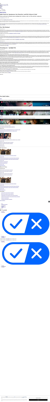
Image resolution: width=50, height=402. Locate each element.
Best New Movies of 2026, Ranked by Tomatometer (7, 192)
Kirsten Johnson (2, 42)
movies (9, 19)
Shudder (10, 72)
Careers (2, 207)
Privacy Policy (3, 212)
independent (5, 19)
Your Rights (23, 397)
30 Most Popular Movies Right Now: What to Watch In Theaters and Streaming (10, 196)
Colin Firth (4, 24)
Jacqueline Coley (3, 17)
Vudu (14, 33)
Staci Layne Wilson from (13, 37)
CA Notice (2, 236)
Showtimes (1, 8)
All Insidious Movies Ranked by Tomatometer (6, 199)
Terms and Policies (3, 266)
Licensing (2, 206)
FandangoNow (11, 33)
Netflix (7, 45)
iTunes (23, 39)
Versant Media (8, 238)
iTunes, (16, 33)
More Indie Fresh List (2, 165)
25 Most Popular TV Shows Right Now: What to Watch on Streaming (9, 195)
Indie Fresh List (3, 12)
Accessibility (2, 237)
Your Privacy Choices (4, 235)
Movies (1, 5)
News (0, 7)
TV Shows (1, 6)
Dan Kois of (15, 43)
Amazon (19, 33)
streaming (11, 19)
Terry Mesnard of (19, 31)
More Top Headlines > (2, 200)
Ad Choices (2, 211)
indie (7, 19)
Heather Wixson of (18, 52)
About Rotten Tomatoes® (4, 204)
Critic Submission (3, 205)
